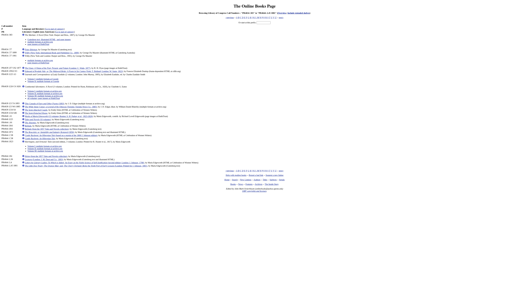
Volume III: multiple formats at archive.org (45, 96)
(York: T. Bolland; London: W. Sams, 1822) (74, 71)
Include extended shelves (299, 13)
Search (235, 180)
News (240, 184)
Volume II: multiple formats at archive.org (44, 93)
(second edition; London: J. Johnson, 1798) (84, 163)
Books (233, 184)
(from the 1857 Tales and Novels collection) (47, 129)
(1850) (49, 132)
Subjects (273, 180)
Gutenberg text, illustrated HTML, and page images (49, 39)
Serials (282, 180)
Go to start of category (54, 29)
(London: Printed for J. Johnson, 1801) (86, 166)
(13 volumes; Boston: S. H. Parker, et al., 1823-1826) (59, 116)
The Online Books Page (255, 6)
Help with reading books (236, 175)
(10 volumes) (38, 119)
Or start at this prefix (247, 22)
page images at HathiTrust (38, 44)
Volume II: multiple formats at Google (43, 81)
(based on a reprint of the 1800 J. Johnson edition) (61, 135)
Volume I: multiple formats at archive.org (44, 91)
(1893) (44, 103)
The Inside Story (272, 184)
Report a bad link (256, 175)
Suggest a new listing (274, 175)
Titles (265, 180)
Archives (258, 184)
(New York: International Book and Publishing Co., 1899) (52, 53)
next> (281, 17)
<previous (229, 17)
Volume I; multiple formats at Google (42, 79)
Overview (282, 13)
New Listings (245, 180)
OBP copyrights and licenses (254, 191)
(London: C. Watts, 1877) (57, 68)
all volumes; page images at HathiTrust (43, 98)
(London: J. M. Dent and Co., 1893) (44, 159)
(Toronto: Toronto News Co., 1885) (61, 107)
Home (227, 180)
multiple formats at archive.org (40, 42)
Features (249, 184)
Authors (257, 180)
